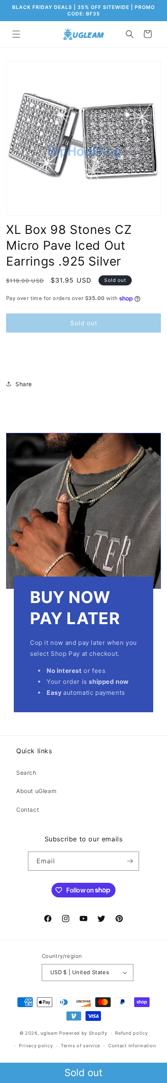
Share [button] (23, 383)
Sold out (83, 1073)
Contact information (132, 1045)
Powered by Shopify (83, 1033)
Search (26, 772)
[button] (16, 34)
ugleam (49, 1033)
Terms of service (80, 1045)
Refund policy (131, 1033)
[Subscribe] (130, 861)
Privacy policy (36, 1045)
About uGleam (36, 790)
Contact (27, 809)
